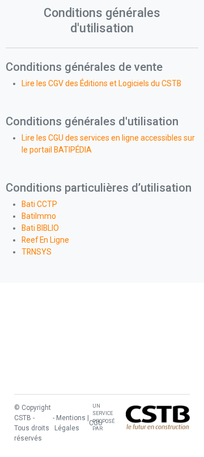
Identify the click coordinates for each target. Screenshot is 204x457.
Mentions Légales (70, 423)
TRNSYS (37, 251)
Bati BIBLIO (40, 227)
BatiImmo (39, 216)
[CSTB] (158, 417)
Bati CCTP (39, 204)
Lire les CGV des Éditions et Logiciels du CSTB (101, 83)
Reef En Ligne (45, 239)
